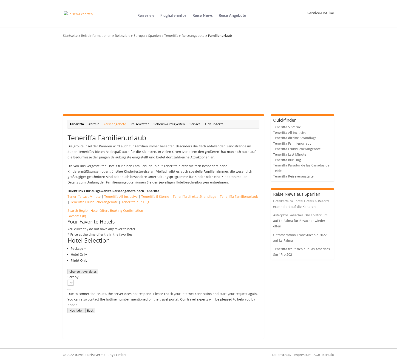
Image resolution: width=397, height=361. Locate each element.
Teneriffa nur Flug (135, 202)
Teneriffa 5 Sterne (155, 196)
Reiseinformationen (96, 35)
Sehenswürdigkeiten (169, 124)
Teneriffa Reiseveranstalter (294, 176)
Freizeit (93, 124)
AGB (317, 354)
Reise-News (203, 16)
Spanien (154, 35)
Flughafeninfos (173, 16)
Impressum (302, 354)
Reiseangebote (193, 35)
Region (85, 210)
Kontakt (328, 354)
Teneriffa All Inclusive (121, 196)
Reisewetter (140, 124)
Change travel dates (82, 271)
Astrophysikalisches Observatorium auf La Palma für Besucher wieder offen (300, 220)
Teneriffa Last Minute (84, 196)
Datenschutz (282, 354)
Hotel (95, 210)
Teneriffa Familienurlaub (239, 196)
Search (73, 210)
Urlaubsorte (214, 124)
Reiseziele (145, 16)
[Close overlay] (69, 289)
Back (90, 310)
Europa (139, 35)
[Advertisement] (198, 76)
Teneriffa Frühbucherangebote (94, 202)
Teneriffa (171, 35)
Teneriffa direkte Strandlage (194, 196)
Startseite (70, 35)
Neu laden (76, 310)
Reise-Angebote (232, 16)
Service (195, 124)
